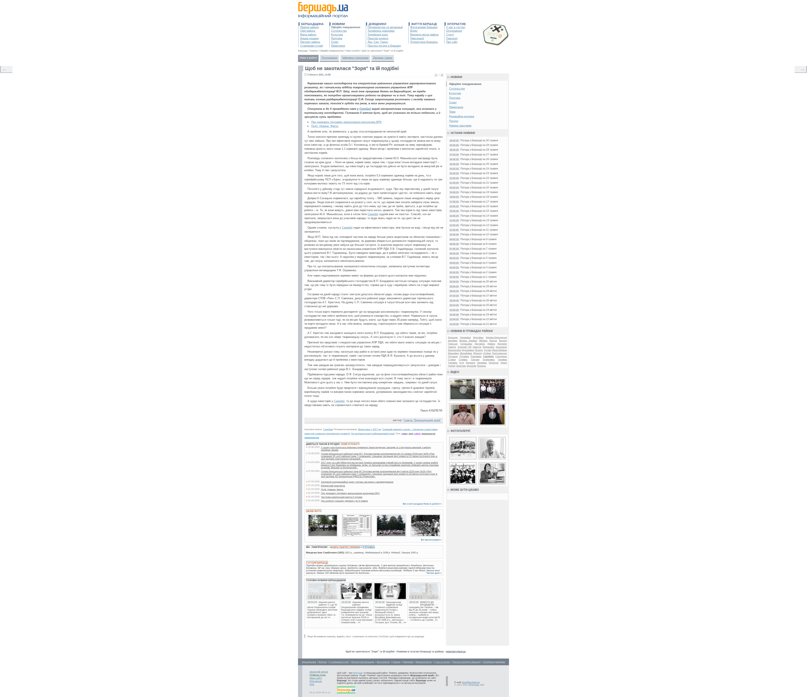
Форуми (323, 662)
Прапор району (309, 27)
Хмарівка (482, 362)
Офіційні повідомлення (345, 27)
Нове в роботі (308, 57)
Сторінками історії (311, 45)
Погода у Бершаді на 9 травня (478, 239)
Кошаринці (501, 347)
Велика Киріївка (468, 340)
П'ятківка (369, 547)
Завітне (452, 347)
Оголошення (454, 30)
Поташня (453, 356)
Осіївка (487, 353)
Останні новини (463, 133)
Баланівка (465, 337)
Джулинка (480, 344)
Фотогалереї (460, 430)
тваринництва (311, 437)
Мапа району (308, 34)
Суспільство (339, 30)
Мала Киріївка (499, 350)
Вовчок (493, 340)
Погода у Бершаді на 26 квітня (478, 300)
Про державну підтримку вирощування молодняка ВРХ (346, 122)
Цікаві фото (314, 511)
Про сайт (452, 42)
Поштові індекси (378, 38)
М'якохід (477, 353)
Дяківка (491, 344)
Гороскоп (452, 38)
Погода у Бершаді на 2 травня (478, 272)
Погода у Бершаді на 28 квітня (478, 291)
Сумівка (463, 359)
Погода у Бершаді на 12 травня (479, 225)
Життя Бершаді (424, 24)
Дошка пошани (309, 38)
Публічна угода (318, 675)
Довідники (377, 24)
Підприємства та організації (385, 27)
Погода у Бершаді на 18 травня (479, 197)
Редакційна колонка (461, 116)
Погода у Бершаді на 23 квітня (478, 314)
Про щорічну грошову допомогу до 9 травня (344, 501)
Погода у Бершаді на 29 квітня (478, 286)
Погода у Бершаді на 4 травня (478, 263)
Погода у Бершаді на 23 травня (479, 173)
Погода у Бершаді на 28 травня (479, 149)
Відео (413, 30)
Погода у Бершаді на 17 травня (479, 201)
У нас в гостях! (455, 27)
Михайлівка (466, 353)
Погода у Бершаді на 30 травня (479, 140)
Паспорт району (310, 42)
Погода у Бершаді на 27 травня (479, 154)
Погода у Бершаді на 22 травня (479, 178)
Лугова (487, 350)
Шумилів (471, 366)
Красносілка (454, 350)
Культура (337, 34)
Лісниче (479, 350)
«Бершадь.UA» (476, 685)
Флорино (470, 362)
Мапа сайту (316, 678)
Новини (338, 24)
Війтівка (483, 340)
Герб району (307, 30)
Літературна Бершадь (424, 42)
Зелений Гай (464, 347)
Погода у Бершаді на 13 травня (479, 220)
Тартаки (475, 359)
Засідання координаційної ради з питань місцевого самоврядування (357, 482)
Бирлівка (452, 340)
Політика (336, 38)
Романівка (476, 356)
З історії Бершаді (317, 563)
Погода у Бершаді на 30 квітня (478, 281)
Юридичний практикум (333, 485)
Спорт (335, 42)
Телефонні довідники (381, 30)
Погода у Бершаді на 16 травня (479, 206)
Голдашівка (466, 344)
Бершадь (453, 337)
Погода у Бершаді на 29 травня (479, 145)
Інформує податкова (355, 57)
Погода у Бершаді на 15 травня (479, 211)
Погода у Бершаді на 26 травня (479, 159)
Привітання (338, 45)
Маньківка (453, 353)
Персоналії (417, 38)
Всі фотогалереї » (431, 539)
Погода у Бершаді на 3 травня (478, 267)
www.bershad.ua (456, 651)
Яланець (481, 366)
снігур (417, 433)
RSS (312, 684)
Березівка (478, 337)
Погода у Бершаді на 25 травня (479, 164)
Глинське (453, 344)
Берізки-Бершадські (496, 337)
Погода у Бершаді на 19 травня (479, 192)
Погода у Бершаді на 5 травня (478, 258)
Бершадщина (312, 24)
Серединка (501, 356)
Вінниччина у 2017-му (369, 429)
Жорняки (502, 344)
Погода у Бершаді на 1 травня (478, 277)
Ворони (503, 340)
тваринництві (428, 433)
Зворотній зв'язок (319, 672)
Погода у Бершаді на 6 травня (478, 253)
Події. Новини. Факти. (325, 126)
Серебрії (365, 108)
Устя (461, 362)
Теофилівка (489, 359)
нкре (411, 433)
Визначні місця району (424, 34)
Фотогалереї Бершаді (424, 27)
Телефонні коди (378, 34)
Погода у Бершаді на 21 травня (479, 182)
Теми (452, 111)
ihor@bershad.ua (471, 682)
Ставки (452, 359)
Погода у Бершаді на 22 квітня (478, 319)
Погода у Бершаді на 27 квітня (478, 295)
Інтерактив (456, 24)
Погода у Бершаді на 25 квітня (478, 305)
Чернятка (493, 362)
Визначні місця (424, 662)
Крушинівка (468, 350)
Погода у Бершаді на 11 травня (479, 230)
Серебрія (328, 429)
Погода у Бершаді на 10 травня (479, 234)
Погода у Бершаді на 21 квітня (478, 324)
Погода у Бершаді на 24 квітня (478, 310)
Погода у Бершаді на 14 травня (479, 215)
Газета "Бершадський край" (422, 420)
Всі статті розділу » (422, 504)
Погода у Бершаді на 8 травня (478, 244)
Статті (450, 34)
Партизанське (499, 353)
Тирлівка (452, 362)
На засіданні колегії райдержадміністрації (373, 433)
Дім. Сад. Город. (378, 42)
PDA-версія (316, 681)
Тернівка (502, 359)
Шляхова (461, 366)
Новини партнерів (460, 125)
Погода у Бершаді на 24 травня (479, 168)
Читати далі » (434, 573)
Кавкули (477, 347)
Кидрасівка (488, 347)
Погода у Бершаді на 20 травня (479, 187)
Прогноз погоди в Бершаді (384, 45)
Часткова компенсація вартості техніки (341, 497)
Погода (453, 121)
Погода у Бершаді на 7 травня (478, 248)
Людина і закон (382, 57)
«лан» (404, 433)
